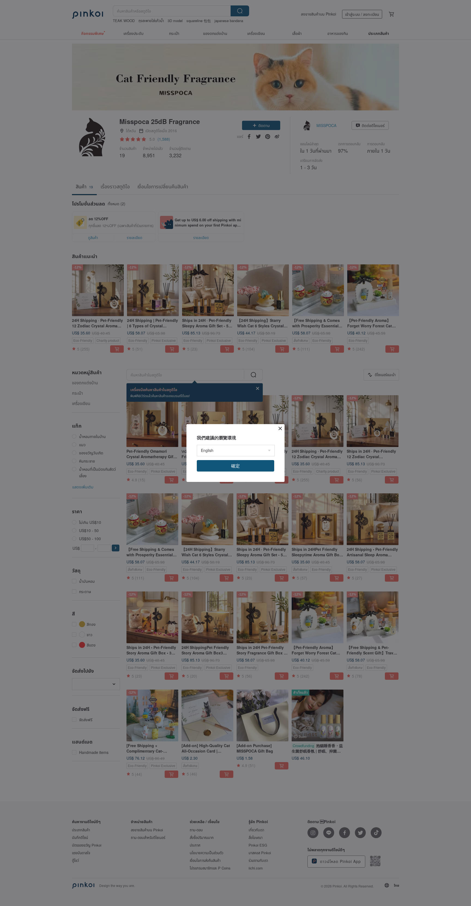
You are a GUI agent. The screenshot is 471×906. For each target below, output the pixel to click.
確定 (235, 466)
